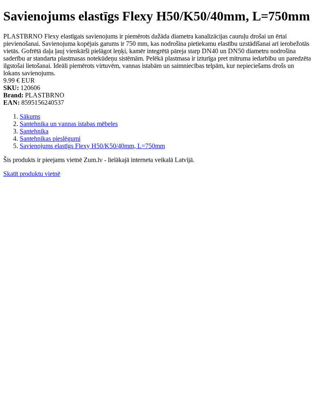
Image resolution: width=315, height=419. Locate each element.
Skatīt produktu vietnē (31, 173)
